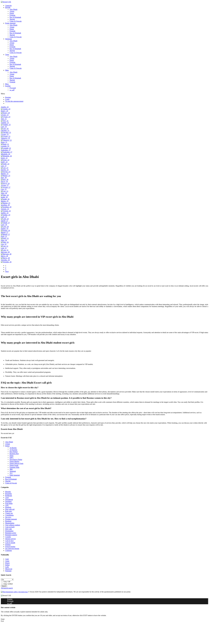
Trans (7, 54)
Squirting (8, 501)
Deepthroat (9, 499)
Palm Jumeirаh (15, 475)
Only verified (8, 584)
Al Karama (13, 450)
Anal (7, 497)
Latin (7, 567)
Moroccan (8, 569)
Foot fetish (9, 503)
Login (7, 99)
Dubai (12, 13)
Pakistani (8, 571)
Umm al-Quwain (11, 483)
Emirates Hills (14, 467)
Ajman (12, 11)
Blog (7, 84)
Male (7, 70)
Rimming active (10, 533)
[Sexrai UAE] (6, 2)
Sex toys (8, 517)
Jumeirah (13, 471)
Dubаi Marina (14, 461)
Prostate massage (11, 519)
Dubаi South (14, 465)
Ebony (7, 563)
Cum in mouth (10, 543)
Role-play (8, 511)
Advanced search (7, 588)
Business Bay (14, 454)
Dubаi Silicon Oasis (16, 463)
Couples (8, 537)
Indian (7, 565)
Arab (7, 559)
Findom (8, 545)
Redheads (8, 496)
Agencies (8, 5)
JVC (11, 473)
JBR (11, 469)
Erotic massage (10, 23)
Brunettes (8, 494)
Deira (11, 456)
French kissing (10, 546)
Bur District (14, 452)
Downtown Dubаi (16, 459)
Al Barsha (13, 448)
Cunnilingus (9, 515)
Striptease (8, 39)
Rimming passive (11, 535)
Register (8, 97)
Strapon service (10, 539)
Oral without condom (12, 525)
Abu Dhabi (13, 9)
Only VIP (6, 582)
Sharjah (12, 19)
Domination (9, 531)
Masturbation (9, 523)
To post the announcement (14, 101)
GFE (7, 505)
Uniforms (8, 550)
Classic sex (9, 513)
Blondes (8, 492)
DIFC (12, 457)
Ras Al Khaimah (15, 17)
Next (7, 271)
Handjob (8, 507)
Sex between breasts (12, 548)
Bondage (8, 521)
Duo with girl (9, 509)
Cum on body (10, 527)
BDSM (7, 7)
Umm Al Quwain (16, 21)
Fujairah (12, 15)
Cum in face (9, 541)
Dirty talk (8, 529)
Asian (7, 561)
